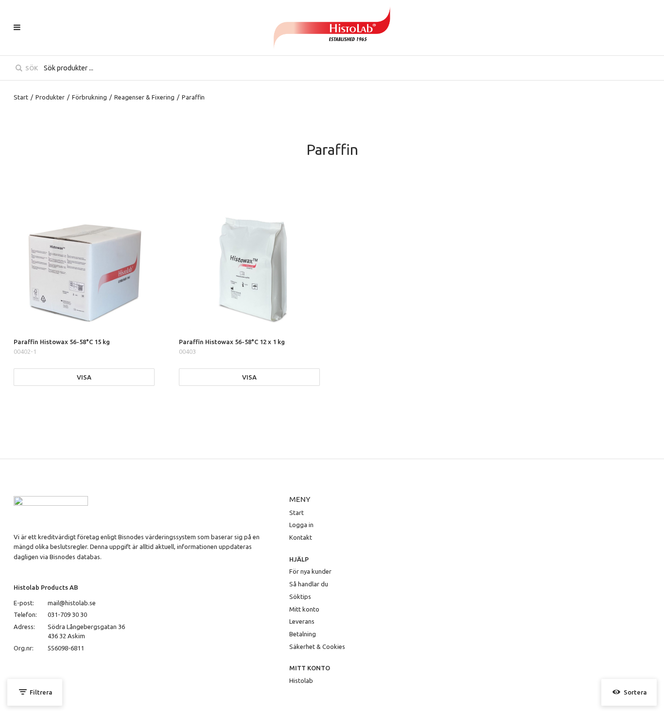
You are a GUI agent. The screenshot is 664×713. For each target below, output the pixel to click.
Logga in (301, 524)
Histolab (301, 680)
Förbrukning (89, 97)
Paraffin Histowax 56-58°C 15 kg (62, 341)
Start (21, 97)
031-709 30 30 (67, 614)
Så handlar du (308, 583)
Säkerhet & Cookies (317, 646)
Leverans (302, 621)
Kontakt (300, 537)
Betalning (302, 633)
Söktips (300, 596)
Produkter (50, 97)
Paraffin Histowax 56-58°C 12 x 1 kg (232, 341)
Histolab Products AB (46, 587)
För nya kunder (310, 571)
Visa (84, 377)
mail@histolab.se (72, 602)
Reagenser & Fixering (144, 97)
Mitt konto (304, 609)
